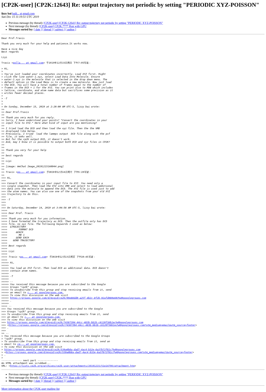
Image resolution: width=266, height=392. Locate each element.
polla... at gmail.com (28, 62)
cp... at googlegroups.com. (36, 344)
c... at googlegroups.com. (46, 292)
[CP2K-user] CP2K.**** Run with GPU (62, 26)
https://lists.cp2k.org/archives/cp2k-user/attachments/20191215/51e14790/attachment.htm (72, 365)
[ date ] (38, 29)
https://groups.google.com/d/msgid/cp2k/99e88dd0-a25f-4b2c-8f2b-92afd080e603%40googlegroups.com (78, 298)
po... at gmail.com (30, 172)
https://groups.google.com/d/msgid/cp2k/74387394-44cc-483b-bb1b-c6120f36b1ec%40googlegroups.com (75, 322)
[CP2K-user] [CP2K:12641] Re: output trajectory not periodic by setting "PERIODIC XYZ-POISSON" (103, 22)
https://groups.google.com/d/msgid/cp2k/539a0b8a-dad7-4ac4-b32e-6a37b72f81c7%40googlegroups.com (72, 349)
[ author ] (71, 29)
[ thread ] (48, 29)
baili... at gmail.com (23, 13)
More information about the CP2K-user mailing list (30, 388)
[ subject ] (59, 29)
